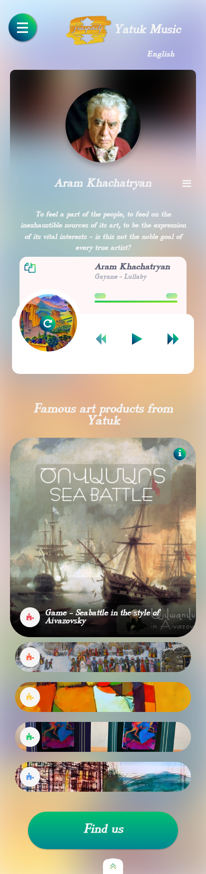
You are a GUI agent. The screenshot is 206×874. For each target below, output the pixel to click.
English (161, 54)
